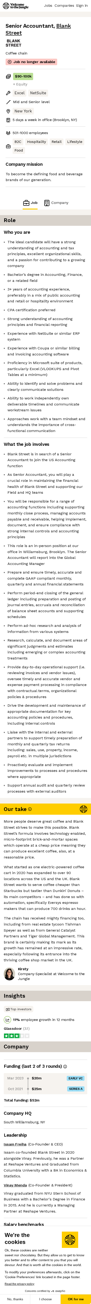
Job (34, 202)
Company (59, 202)
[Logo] (15, 6)
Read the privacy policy (19, 1284)
